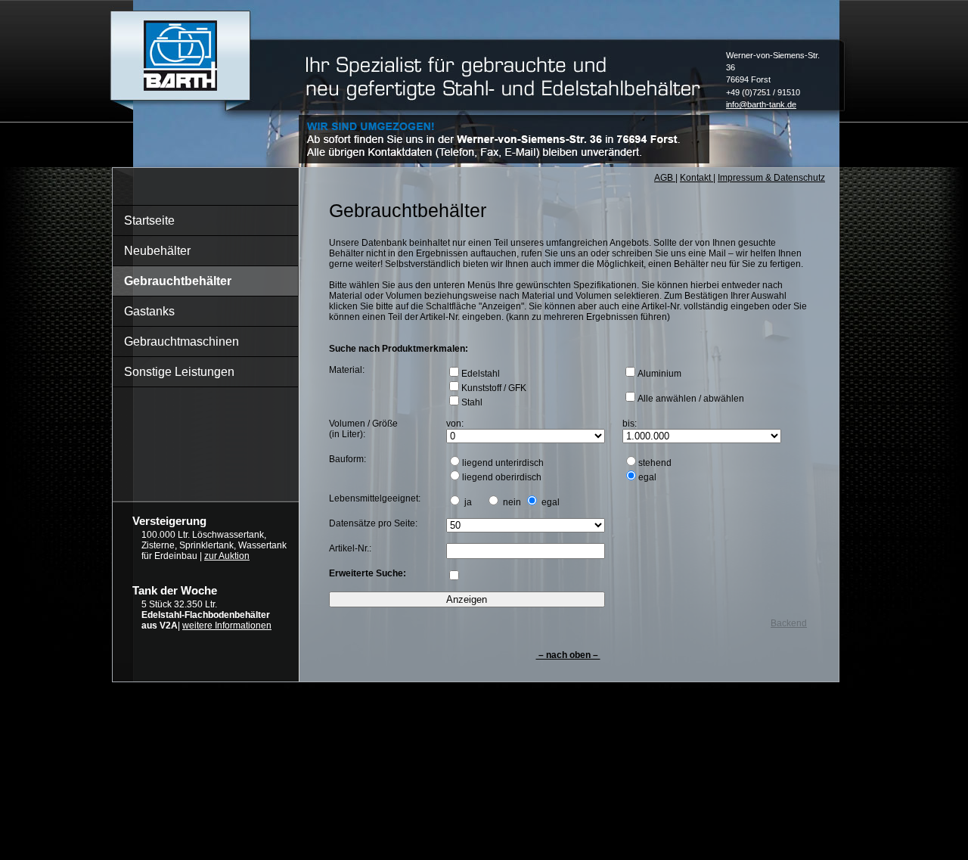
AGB (664, 177)
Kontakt (696, 177)
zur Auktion (227, 556)
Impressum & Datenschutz (771, 177)
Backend (789, 623)
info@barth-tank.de (761, 104)
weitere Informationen (226, 625)
